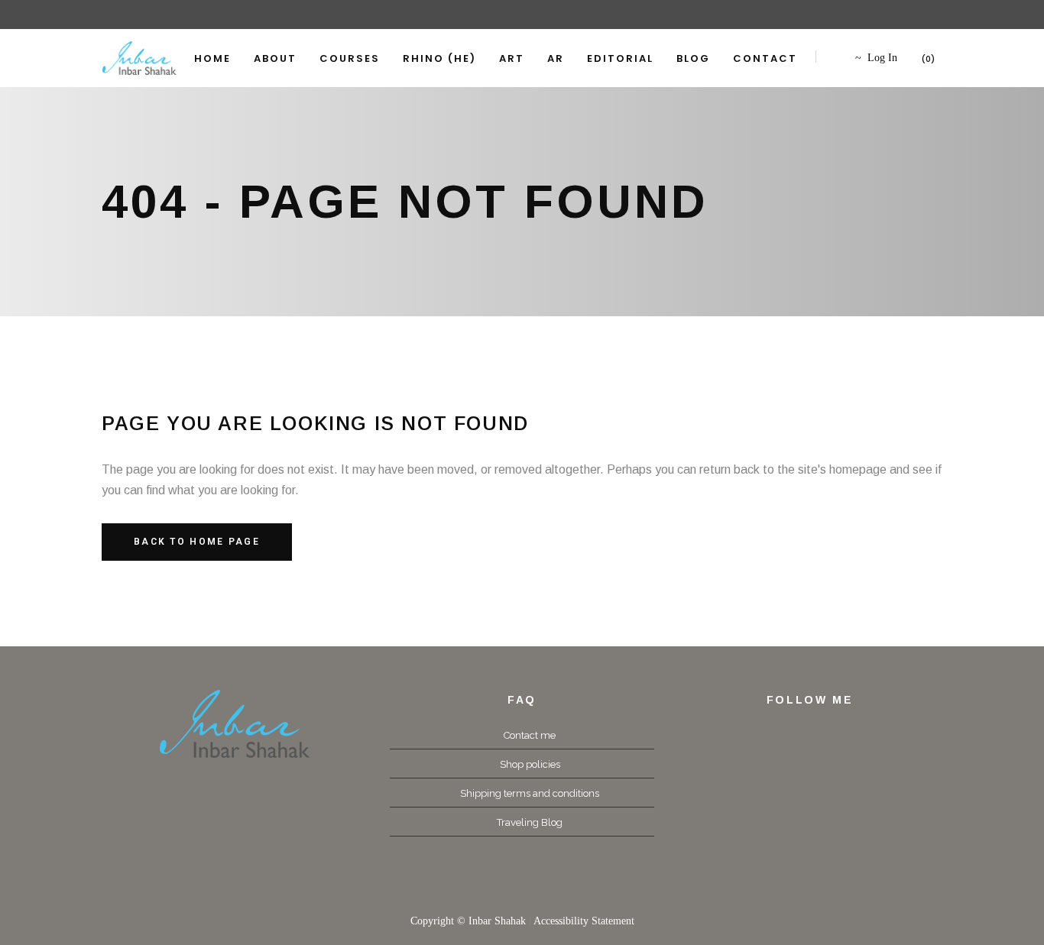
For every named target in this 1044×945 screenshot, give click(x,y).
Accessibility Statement (583, 921)
